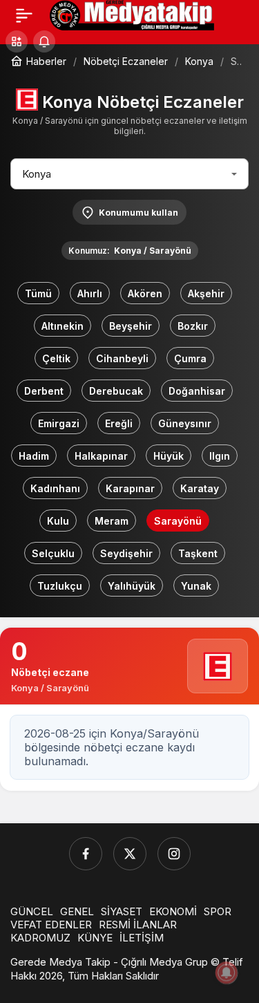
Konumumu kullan (138, 212)
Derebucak (116, 391)
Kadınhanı (55, 488)
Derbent (44, 391)
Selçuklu (53, 553)
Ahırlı (89, 293)
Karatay (199, 488)
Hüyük (168, 456)
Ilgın (219, 456)
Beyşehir (130, 326)
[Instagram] (174, 853)
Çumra (190, 358)
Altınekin (62, 326)
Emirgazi (58, 423)
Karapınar (130, 488)
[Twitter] (129, 853)
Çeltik (56, 358)
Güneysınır (184, 423)
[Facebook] (85, 853)
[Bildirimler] (44, 41)
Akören (145, 293)
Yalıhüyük (131, 586)
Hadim (34, 456)
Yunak (196, 586)
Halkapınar (101, 456)
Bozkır (193, 326)
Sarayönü (178, 521)
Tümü (38, 293)
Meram (111, 521)
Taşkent (198, 553)
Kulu (58, 521)
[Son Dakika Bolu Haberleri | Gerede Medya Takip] (132, 14)
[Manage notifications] (226, 973)
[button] (17, 41)
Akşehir (206, 293)
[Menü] (24, 15)
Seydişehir (126, 553)
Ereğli (119, 423)
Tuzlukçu (59, 586)
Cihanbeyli (122, 358)
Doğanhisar (197, 391)
